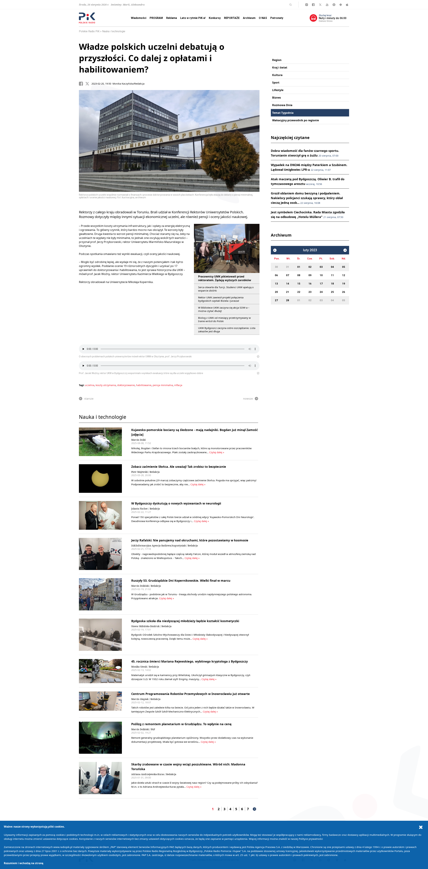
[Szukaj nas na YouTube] (327, 4)
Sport (275, 82)
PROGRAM (156, 18)
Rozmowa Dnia (282, 105)
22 (298, 292)
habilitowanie (143, 385)
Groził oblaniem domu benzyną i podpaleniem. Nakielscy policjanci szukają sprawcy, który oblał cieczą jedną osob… (307, 198)
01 (298, 266)
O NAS (263, 18)
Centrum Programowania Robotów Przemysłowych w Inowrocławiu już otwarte (190, 694)
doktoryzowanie (126, 385)
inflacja (178, 385)
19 (343, 283)
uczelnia (89, 385)
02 (309, 266)
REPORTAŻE (232, 18)
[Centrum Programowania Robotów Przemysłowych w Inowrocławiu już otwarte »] (100, 702)
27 (276, 300)
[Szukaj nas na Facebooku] (313, 4)
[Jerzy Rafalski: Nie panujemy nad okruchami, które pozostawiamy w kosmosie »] (100, 554)
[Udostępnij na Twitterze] (88, 84)
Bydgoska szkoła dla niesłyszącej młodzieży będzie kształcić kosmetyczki (185, 621)
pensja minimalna (163, 385)
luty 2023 (310, 250)
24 (321, 292)
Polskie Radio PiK (89, 31)
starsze (88, 398)
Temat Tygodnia (283, 113)
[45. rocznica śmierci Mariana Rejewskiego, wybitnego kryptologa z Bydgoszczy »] (100, 671)
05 (343, 266)
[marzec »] (345, 250)
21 (287, 292)
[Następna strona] (254, 809)
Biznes (276, 97)
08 (298, 275)
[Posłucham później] (256, 356)
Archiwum (249, 18)
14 (287, 283)
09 (309, 275)
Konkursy (215, 18)
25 (332, 292)
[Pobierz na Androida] (340, 4)
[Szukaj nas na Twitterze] (320, 4)
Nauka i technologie (113, 31)
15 (298, 283)
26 (343, 292)
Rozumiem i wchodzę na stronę (23, 863)
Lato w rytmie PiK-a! (192, 18)
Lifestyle (277, 90)
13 (276, 283)
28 (287, 300)
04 (332, 266)
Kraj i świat (279, 67)
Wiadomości (138, 18)
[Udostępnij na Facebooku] (82, 84)
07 (287, 275)
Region (277, 60)
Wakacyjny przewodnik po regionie (295, 120)
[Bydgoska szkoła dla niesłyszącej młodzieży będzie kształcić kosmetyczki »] (100, 635)
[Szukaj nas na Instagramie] (306, 4)
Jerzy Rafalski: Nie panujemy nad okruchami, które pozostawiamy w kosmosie (189, 540)
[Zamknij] (420, 827)
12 (343, 275)
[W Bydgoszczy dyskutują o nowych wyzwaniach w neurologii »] (100, 515)
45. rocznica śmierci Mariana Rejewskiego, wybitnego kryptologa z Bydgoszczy (189, 661)
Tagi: (82, 385)
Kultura (277, 75)
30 (276, 266)
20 (276, 292)
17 (321, 283)
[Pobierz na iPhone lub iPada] (347, 4)
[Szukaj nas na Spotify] (334, 4)
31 (287, 266)
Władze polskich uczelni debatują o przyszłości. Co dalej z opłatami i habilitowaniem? (151, 58)
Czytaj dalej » (216, 452)
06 (276, 275)
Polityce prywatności (311, 838)
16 (309, 283)
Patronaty (276, 18)
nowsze (248, 398)
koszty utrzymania (106, 385)
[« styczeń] (275, 250)
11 (332, 275)
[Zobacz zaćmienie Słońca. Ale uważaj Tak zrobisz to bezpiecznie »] (100, 478)
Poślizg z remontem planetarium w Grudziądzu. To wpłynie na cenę (181, 724)
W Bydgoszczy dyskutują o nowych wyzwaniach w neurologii (176, 503)
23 (309, 292)
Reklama (171, 18)
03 (321, 266)
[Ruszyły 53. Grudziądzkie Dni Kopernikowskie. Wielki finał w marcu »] (100, 594)
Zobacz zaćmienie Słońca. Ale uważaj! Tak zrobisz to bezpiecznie (178, 467)
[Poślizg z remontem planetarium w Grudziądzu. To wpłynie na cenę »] (100, 738)
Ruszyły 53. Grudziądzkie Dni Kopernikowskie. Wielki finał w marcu (180, 580)
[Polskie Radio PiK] (87, 18)
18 (332, 283)
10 (321, 275)
